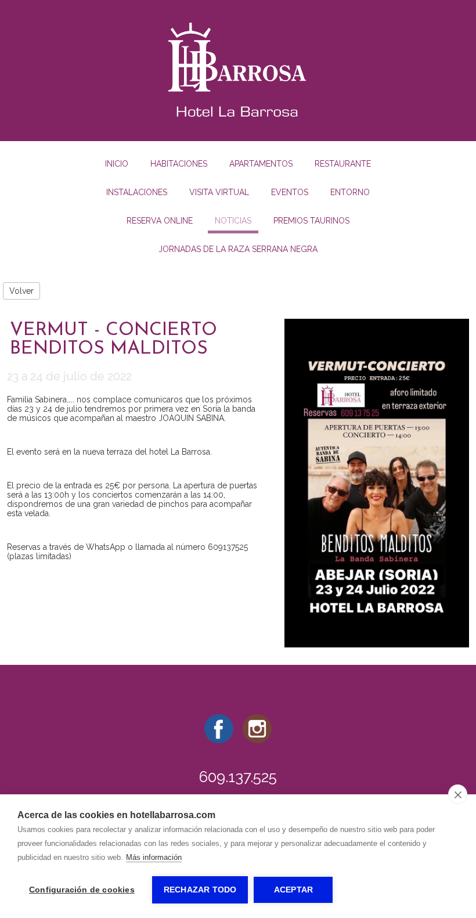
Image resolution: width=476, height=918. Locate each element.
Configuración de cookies (82, 889)
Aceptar (293, 889)
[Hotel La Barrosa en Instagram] (257, 740)
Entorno (350, 192)
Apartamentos (261, 163)
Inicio (116, 163)
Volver (21, 291)
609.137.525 (238, 777)
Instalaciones (136, 192)
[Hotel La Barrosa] (237, 119)
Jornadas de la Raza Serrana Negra (238, 249)
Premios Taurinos (311, 220)
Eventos (289, 192)
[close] (457, 794)
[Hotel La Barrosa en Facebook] (218, 740)
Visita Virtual (219, 192)
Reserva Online (160, 220)
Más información (154, 857)
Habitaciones (178, 163)
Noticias (233, 220)
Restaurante (343, 163)
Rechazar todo (200, 889)
